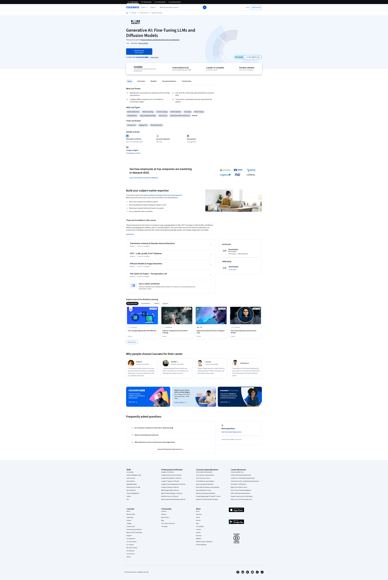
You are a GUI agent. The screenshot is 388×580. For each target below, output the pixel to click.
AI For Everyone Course (203, 478)
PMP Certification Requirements (240, 493)
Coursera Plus (131, 527)
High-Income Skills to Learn (239, 487)
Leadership (130, 517)
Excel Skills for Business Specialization (207, 487)
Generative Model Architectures (180, 116)
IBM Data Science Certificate (169, 496)
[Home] (127, 13)
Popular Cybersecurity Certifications (242, 496)
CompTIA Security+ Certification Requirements (245, 481)
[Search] (204, 7)
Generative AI (131, 125)
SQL (128, 499)
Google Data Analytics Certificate (171, 478)
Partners (163, 514)
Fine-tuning (187, 112)
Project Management (133, 493)
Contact (198, 530)
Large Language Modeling (148, 116)
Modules (154, 81)
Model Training (198, 112)
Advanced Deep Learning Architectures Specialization (162, 195)
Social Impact (131, 551)
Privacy (198, 520)
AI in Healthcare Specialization (205, 481)
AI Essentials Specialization (204, 472)
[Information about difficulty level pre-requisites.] (190, 70)
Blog (162, 520)
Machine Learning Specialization (205, 493)
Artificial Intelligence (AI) (134, 475)
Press (198, 511)
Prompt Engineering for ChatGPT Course (208, 496)
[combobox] (178, 7)
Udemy (129, 557)
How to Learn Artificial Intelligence (241, 490)
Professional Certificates (134, 530)
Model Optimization (133, 112)
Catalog (129, 523)
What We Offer (131, 514)
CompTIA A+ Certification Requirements (243, 478)
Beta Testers (165, 517)
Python (129, 496)
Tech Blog (164, 527)
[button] (153, 7)
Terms (198, 517)
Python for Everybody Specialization (207, 499)
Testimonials (186, 81)
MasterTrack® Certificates (134, 533)
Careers (129, 520)
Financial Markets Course (203, 490)
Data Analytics (131, 481)
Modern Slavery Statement (204, 542)
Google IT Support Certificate (170, 481)
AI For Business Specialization (205, 475)
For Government (131, 542)
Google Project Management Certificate (173, 484)
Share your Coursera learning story (241, 499)
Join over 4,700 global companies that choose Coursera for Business (228, 396)
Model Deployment (156, 125)
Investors (199, 514)
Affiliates (198, 539)
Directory (199, 536)
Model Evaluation (176, 112)
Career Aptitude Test (237, 472)
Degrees (129, 536)
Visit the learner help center (231, 432)
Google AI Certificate (167, 472)
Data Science (144, 13)
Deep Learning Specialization (205, 484)
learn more (238, 439)
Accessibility (200, 527)
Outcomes (141, 81)
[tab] (132, 303)
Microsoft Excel (131, 490)
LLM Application (132, 116)
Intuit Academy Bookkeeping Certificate (173, 499)
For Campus (130, 545)
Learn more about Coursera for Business (143, 178)
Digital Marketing (132, 484)
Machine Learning (157, 13)
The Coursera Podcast (168, 523)
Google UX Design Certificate (170, 487)
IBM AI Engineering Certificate (170, 490)
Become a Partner (132, 548)
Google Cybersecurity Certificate (171, 475)
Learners (164, 511)
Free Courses (131, 554)
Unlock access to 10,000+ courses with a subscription (137, 396)
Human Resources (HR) (133, 487)
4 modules (138, 66)
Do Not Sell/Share (201, 545)
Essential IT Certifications (238, 484)
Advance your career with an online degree (182, 391)
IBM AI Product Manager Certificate (171, 493)
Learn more (154, 57)
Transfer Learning (162, 112)
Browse (134, 13)
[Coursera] (132, 7)
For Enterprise (131, 539)
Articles (198, 533)
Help (197, 523)
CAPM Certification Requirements (241, 475)
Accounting (130, 472)
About (129, 81)
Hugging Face (143, 125)
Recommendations (169, 81)
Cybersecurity (131, 478)
